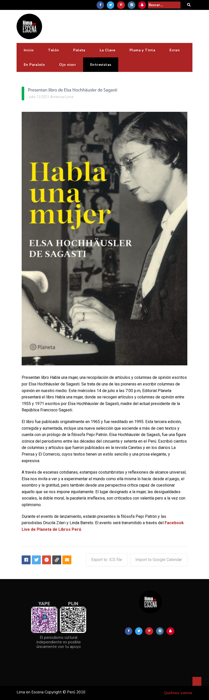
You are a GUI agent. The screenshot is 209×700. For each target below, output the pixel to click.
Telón (53, 50)
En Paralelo (34, 64)
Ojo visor (67, 64)
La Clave (107, 50)
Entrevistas (100, 64)
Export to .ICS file (106, 559)
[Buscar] (189, 5)
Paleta (79, 50)
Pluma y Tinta (142, 50)
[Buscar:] (164, 5)
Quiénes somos (178, 692)
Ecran (174, 50)
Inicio (29, 50)
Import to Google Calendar (158, 559)
